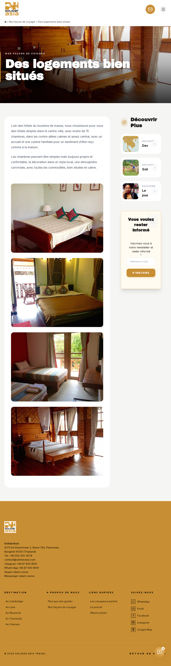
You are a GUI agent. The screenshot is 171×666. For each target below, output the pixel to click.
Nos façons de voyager (22, 21)
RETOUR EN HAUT (148, 653)
